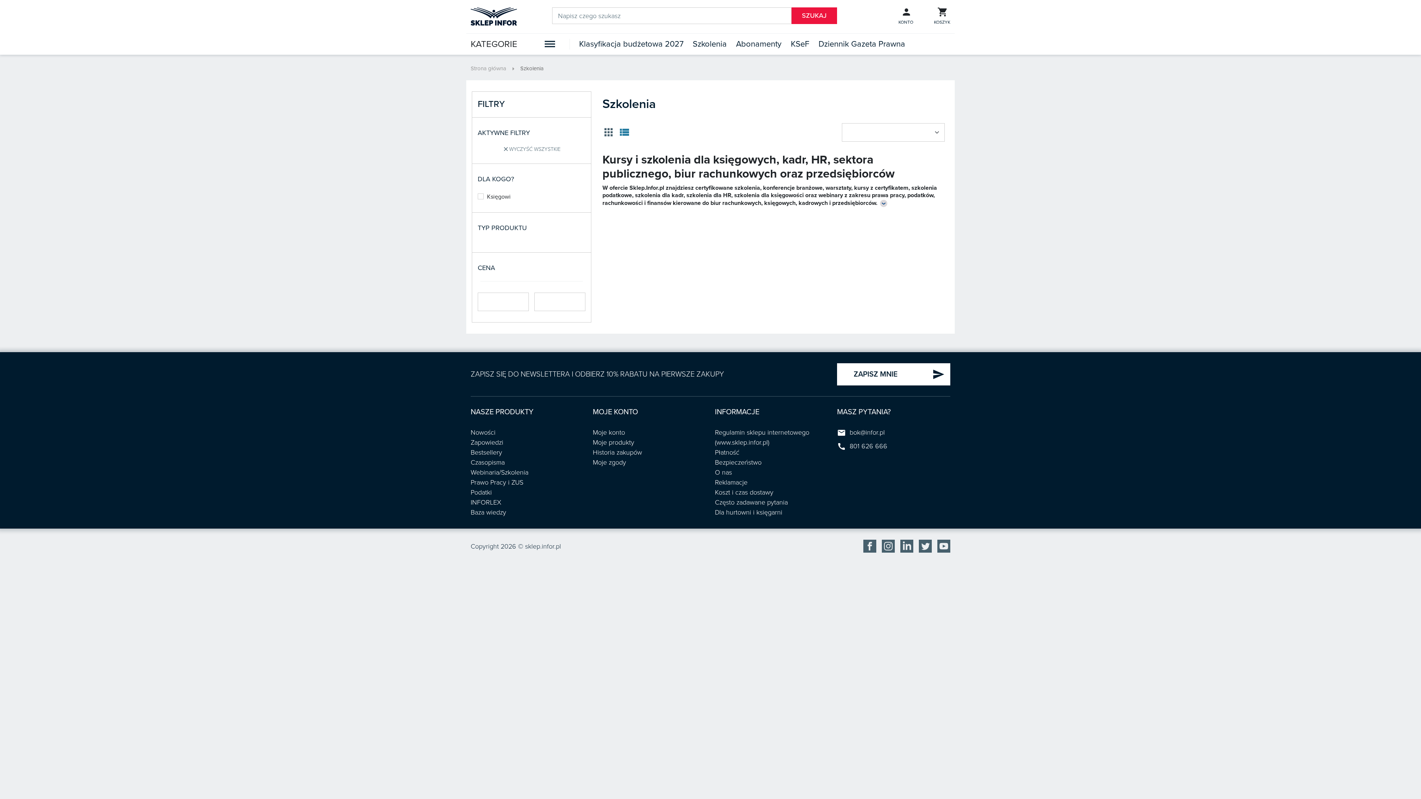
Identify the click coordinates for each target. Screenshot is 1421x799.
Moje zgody (609, 462)
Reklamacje (731, 482)
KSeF (800, 44)
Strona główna (488, 68)
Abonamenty (759, 44)
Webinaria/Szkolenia (499, 472)
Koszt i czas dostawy (744, 492)
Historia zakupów (617, 452)
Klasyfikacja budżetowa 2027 (631, 44)
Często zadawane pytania (751, 502)
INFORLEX (486, 502)
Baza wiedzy (488, 512)
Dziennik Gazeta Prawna (862, 44)
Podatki (481, 492)
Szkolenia (710, 44)
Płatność (727, 452)
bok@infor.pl (867, 432)
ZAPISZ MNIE (899, 374)
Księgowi (499, 196)
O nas (723, 472)
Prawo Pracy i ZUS (497, 482)
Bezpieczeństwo (738, 462)
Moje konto (609, 432)
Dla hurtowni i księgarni (748, 512)
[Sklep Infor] (494, 16)
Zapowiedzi (487, 442)
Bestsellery (486, 452)
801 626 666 (868, 446)
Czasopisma (488, 462)
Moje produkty (613, 442)
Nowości (483, 432)
